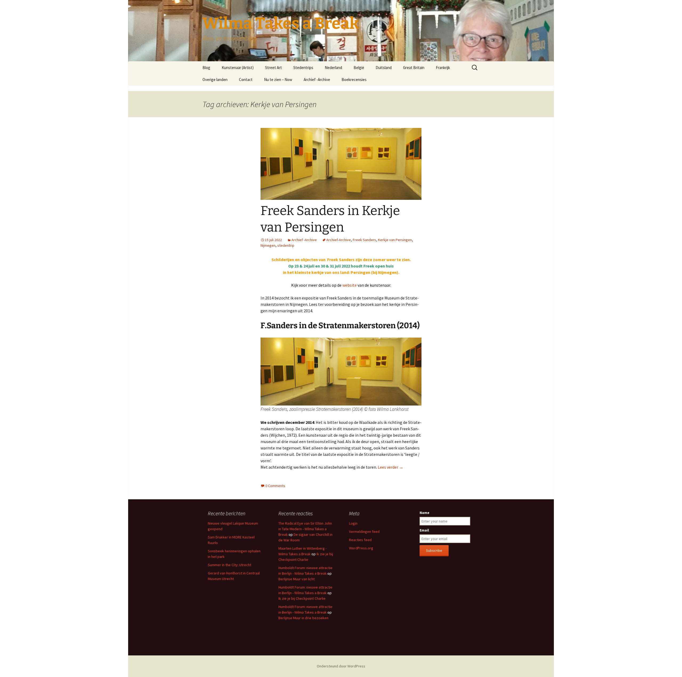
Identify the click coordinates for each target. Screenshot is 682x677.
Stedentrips (303, 67)
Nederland (333, 67)
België (359, 67)
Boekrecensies (354, 79)
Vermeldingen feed (364, 531)
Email (424, 530)
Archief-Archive (338, 239)
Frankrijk (443, 67)
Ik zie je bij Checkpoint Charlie (302, 598)
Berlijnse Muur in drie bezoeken (303, 617)
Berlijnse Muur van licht (296, 579)
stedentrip (285, 245)
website (349, 285)
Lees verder (390, 467)
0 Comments (275, 485)
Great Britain (413, 67)
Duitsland (384, 67)
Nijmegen (268, 245)
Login (353, 523)
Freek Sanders (364, 239)
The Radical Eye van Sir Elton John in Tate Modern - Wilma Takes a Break (305, 529)
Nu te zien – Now (278, 79)
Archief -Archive (317, 79)
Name (424, 512)
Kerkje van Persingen (395, 239)
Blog (206, 67)
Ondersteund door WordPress (341, 666)
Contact (246, 79)
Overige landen (215, 79)
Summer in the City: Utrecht (229, 564)
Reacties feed (360, 539)
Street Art (273, 67)
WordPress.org (361, 548)
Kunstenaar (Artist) (238, 67)
